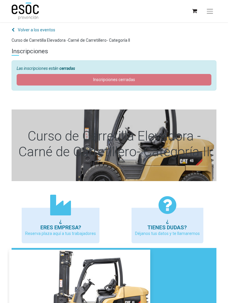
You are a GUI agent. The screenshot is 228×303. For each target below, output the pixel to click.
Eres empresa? (60, 227)
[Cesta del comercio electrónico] (194, 11)
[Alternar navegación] (209, 11)
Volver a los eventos (36, 30)
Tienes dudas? (167, 227)
